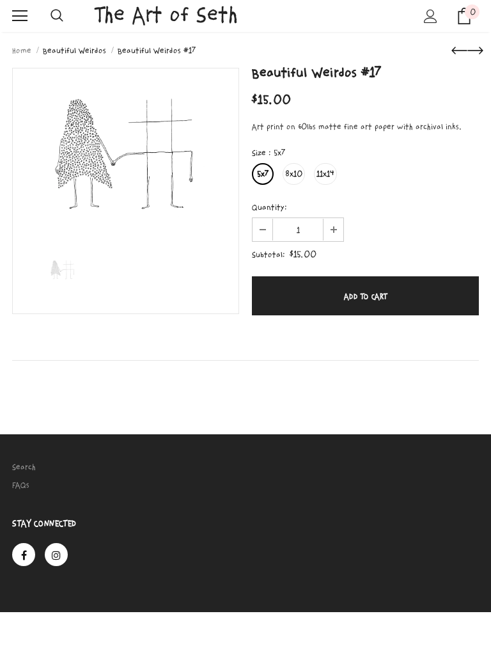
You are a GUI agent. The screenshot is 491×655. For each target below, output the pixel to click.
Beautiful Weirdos (74, 50)
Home (21, 50)
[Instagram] (56, 554)
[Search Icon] (57, 16)
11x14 (325, 174)
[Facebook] (23, 554)
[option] (125, 151)
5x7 (263, 174)
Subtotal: (268, 254)
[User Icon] (430, 16)
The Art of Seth (166, 15)
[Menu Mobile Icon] (19, 16)
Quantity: (269, 207)
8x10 (293, 174)
